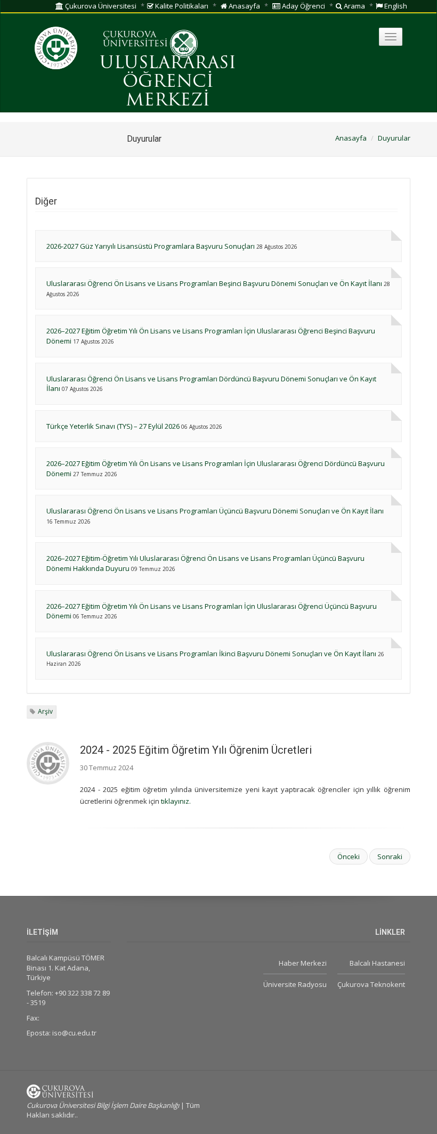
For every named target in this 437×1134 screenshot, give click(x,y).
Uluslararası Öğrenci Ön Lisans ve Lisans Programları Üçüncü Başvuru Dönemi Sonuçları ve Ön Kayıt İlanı (215, 511)
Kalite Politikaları (180, 6)
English (395, 6)
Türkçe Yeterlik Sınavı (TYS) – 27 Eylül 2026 (113, 426)
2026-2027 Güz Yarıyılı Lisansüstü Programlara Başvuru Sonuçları (150, 246)
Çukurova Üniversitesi (99, 6)
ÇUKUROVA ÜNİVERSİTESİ (135, 40)
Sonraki (389, 856)
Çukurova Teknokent (371, 984)
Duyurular (394, 138)
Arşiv (45, 711)
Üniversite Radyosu (295, 984)
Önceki (348, 856)
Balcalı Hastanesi (377, 963)
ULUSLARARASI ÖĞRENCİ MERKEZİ (168, 82)
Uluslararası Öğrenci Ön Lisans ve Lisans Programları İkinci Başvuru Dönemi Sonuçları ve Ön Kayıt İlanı (211, 653)
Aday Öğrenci (302, 6)
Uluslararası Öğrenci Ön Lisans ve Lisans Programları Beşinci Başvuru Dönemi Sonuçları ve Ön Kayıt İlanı (214, 283)
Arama (353, 6)
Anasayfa (243, 6)
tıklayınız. (176, 801)
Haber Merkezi (303, 963)
